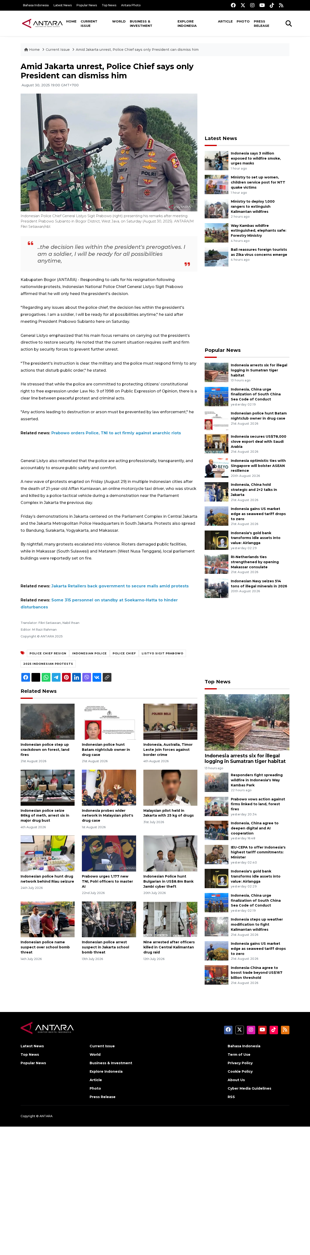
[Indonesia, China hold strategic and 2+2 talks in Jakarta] (216, 491)
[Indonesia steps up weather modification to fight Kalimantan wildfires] (216, 926)
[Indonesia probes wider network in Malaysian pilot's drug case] (109, 787)
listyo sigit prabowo (162, 653)
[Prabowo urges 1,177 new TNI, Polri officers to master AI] (109, 853)
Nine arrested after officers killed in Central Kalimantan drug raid (169, 947)
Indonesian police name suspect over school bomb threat (45, 947)
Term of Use (239, 1054)
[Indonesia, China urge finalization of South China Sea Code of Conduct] (216, 396)
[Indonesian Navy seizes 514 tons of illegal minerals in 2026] (216, 588)
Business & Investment (141, 23)
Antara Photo (131, 5)
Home (71, 21)
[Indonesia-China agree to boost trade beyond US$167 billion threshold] (216, 974)
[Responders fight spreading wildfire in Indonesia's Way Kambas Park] (216, 782)
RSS (231, 1097)
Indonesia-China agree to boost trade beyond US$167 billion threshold (256, 973)
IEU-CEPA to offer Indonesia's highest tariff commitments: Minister (258, 852)
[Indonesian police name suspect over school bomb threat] (48, 919)
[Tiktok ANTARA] (272, 5)
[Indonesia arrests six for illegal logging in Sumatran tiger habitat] (216, 372)
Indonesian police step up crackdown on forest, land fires (45, 749)
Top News (109, 5)
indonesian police (89, 653)
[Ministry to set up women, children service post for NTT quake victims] (216, 184)
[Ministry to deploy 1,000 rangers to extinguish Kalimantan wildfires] (216, 208)
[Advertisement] (247, 96)
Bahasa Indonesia (36, 5)
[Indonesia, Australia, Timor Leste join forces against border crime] (170, 721)
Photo (243, 21)
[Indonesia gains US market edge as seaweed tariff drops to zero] (216, 515)
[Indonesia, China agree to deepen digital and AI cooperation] (216, 830)
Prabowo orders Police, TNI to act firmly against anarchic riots (116, 433)
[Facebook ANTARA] (233, 5)
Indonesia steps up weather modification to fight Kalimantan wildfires (257, 924)
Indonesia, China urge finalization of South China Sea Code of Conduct (256, 394)
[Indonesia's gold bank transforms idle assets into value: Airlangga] (216, 540)
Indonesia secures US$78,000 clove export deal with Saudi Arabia (258, 441)
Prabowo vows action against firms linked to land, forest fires (258, 804)
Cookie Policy (240, 1071)
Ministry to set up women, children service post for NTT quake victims (258, 182)
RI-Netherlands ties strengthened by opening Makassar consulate (255, 562)
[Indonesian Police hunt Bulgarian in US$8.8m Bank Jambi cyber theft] (170, 853)
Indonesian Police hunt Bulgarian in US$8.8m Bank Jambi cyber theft (168, 881)
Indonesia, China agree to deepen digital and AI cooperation (255, 828)
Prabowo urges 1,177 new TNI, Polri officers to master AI (107, 881)
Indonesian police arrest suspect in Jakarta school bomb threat (105, 947)
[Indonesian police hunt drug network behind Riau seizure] (48, 853)
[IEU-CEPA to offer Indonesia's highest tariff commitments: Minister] (216, 854)
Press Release (261, 23)
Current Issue (89, 23)
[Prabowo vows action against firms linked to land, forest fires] (216, 806)
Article (225, 21)
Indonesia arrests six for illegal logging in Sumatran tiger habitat (259, 370)
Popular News (87, 5)
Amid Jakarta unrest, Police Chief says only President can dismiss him (137, 49)
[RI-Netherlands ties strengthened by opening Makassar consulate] (216, 563)
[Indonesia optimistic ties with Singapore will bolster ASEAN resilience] (216, 467)
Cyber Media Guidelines (249, 1088)
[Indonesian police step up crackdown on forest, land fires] (48, 721)
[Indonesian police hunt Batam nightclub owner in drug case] (109, 721)
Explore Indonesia (187, 23)
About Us (236, 1080)
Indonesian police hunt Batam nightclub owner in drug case (106, 749)
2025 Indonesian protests (48, 663)
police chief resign (48, 653)
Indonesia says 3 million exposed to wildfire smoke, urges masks (256, 158)
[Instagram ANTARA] (252, 5)
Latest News (63, 5)
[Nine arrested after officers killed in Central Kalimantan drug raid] (170, 919)
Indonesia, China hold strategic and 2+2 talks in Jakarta (254, 489)
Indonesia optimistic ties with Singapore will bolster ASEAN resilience (258, 465)
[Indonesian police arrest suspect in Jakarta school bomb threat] (109, 919)
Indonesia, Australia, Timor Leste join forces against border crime (168, 749)
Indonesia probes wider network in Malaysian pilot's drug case (107, 815)
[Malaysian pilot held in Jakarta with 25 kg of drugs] (170, 787)
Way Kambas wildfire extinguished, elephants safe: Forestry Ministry (258, 230)
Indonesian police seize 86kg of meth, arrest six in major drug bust (45, 815)
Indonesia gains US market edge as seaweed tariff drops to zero (258, 514)
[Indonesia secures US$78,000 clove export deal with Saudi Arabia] (216, 443)
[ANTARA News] (42, 23)
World (119, 21)
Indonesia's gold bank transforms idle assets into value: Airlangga (255, 538)
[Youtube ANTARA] (262, 5)
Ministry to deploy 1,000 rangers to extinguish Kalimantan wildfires (253, 206)
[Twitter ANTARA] (242, 5)
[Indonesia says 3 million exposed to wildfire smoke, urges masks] (216, 160)
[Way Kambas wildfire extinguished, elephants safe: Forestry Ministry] (216, 232)
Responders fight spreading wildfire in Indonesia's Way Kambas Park (257, 780)
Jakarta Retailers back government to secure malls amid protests (120, 586)
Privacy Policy (240, 1063)
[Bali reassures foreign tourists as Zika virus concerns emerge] (216, 256)
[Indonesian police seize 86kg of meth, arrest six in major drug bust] (48, 787)
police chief (124, 653)
